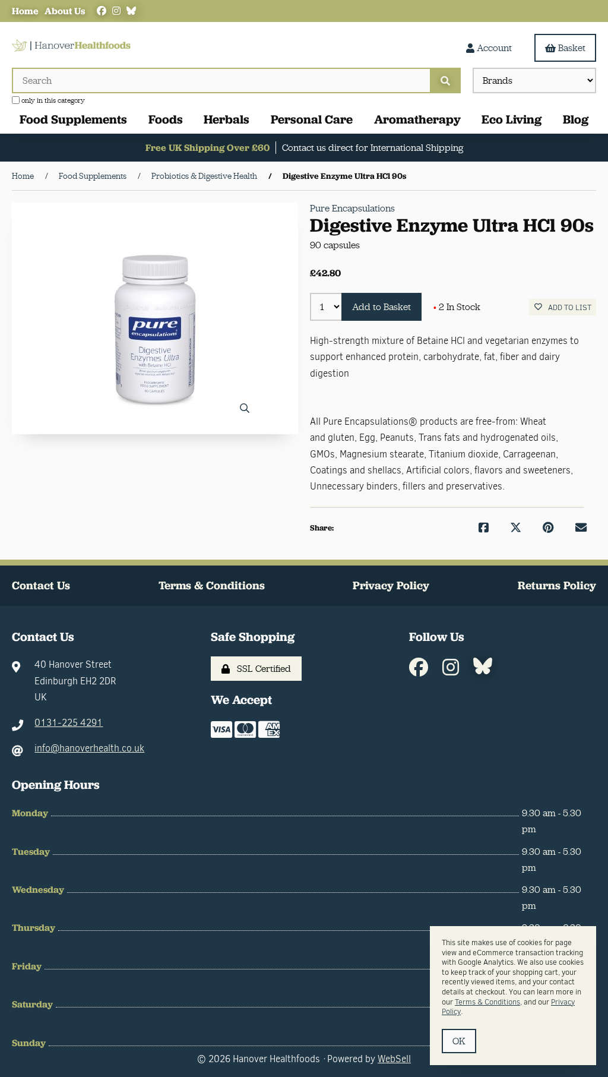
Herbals (226, 119)
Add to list (567, 307)
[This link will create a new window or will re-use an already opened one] (484, 528)
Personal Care (312, 119)
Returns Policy (557, 585)
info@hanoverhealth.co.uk (89, 748)
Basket (571, 48)
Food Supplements (73, 119)
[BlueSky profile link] (131, 11)
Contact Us (41, 585)
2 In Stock (456, 307)
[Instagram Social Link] (116, 11)
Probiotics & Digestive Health (204, 175)
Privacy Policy (391, 585)
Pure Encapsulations (352, 208)
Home (25, 11)
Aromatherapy (417, 119)
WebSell (394, 1059)
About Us (65, 11)
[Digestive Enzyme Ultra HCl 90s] (155, 318)
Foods (165, 119)
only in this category (52, 100)
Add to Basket (381, 307)
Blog (575, 119)
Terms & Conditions (212, 585)
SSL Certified (261, 668)
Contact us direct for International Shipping (372, 147)
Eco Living (512, 119)
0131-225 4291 (68, 722)
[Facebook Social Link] (101, 11)
